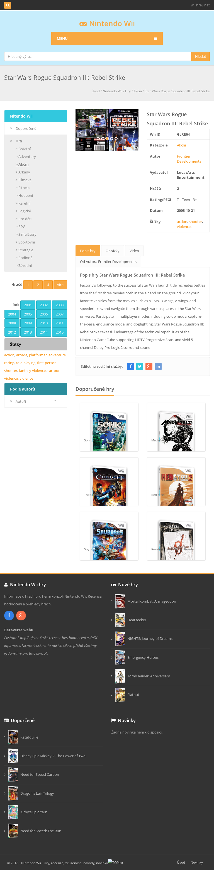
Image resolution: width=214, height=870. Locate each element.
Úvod (181, 862)
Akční (137, 91)
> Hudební (24, 195)
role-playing (25, 362)
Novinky (197, 862)
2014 (44, 332)
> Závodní (24, 265)
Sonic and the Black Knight (103, 440)
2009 (28, 322)
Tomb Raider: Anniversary (148, 675)
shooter (195, 221)
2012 (12, 332)
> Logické (23, 210)
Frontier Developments (189, 159)
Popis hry (88, 250)
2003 (60, 304)
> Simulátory (26, 234)
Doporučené (26, 128)
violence (184, 226)
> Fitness (23, 187)
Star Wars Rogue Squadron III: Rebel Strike (177, 91)
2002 (44, 304)
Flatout (132, 694)
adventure (57, 354)
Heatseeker (136, 619)
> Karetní (23, 203)
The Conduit (93, 495)
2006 (44, 314)
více (60, 284)
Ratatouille (28, 737)
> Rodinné (24, 257)
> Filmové (23, 179)
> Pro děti (23, 218)
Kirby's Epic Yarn (33, 811)
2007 (60, 314)
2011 (60, 322)
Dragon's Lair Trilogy (36, 793)
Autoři (21, 401)
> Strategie (24, 249)
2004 (12, 314)
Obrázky (113, 250)
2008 (12, 322)
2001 (28, 304)
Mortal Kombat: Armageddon (151, 601)
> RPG (20, 226)
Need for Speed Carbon (39, 774)
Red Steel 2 (159, 495)
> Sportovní (25, 242)
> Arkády (23, 172)
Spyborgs (91, 549)
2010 (44, 322)
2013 (28, 332)
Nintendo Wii (111, 23)
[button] (80, 139)
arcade (21, 354)
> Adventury (26, 156)
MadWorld (158, 440)
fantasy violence (32, 370)
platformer (38, 354)
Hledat (200, 56)
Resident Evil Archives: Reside (172, 549)
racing (9, 362)
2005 (28, 314)
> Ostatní (23, 148)
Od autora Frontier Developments (108, 261)
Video (134, 250)
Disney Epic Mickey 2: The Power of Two (52, 755)
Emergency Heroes (142, 657)
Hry (128, 91)
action (182, 221)
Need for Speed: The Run (40, 830)
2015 (60, 332)
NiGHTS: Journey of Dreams (149, 638)
